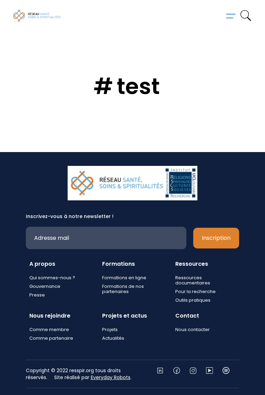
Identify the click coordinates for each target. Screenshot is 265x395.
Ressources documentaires (192, 280)
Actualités (113, 338)
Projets (110, 329)
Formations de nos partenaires (123, 289)
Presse (37, 295)
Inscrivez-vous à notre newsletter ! (70, 216)
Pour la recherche (195, 291)
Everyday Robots (110, 377)
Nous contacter (192, 329)
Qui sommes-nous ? (52, 277)
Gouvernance (44, 286)
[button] (230, 15)
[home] (37, 15)
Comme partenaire (51, 338)
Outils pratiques (192, 300)
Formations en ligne (124, 277)
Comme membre (49, 329)
